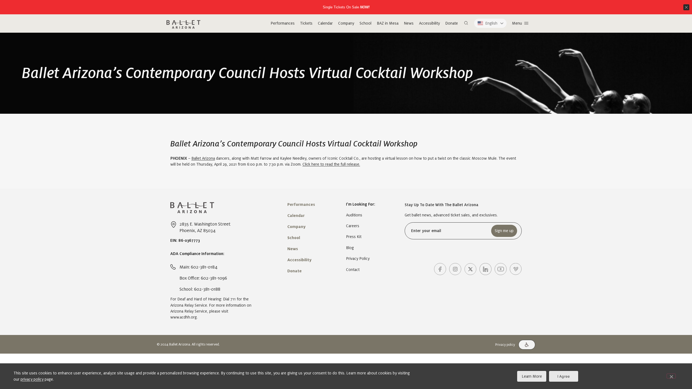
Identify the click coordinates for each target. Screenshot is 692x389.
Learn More (532, 376)
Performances (283, 23)
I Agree (563, 376)
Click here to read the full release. (331, 164)
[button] (466, 23)
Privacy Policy (358, 258)
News (409, 23)
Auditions (354, 215)
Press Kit (353, 236)
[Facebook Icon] (440, 269)
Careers (352, 226)
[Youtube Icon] (501, 269)
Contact (353, 269)
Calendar (325, 23)
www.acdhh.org (183, 317)
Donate (451, 23)
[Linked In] (485, 269)
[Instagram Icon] (455, 269)
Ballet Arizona (203, 158)
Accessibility (429, 23)
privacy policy (32, 379)
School (365, 23)
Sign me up (504, 231)
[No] (671, 376)
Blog (350, 248)
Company (346, 23)
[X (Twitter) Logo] (470, 269)
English (491, 23)
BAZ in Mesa (387, 23)
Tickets (306, 23)
